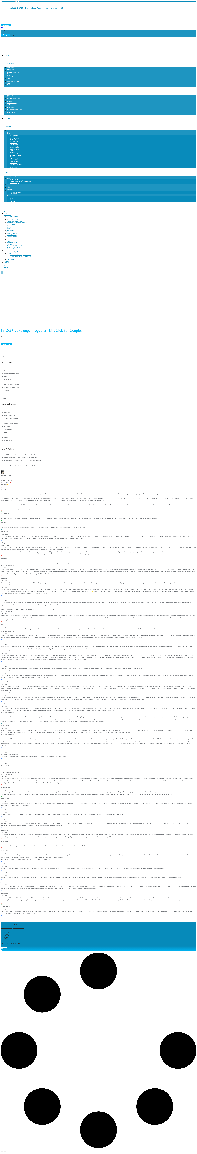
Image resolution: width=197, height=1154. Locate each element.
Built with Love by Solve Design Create (11, 943)
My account (7, 426)
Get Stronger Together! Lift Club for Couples (47, 330)
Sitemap (6, 937)
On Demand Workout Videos (11, 387)
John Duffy (3, 761)
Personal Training (8, 368)
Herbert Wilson (5, 513)
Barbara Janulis (5, 893)
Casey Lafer (4, 810)
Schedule (6, 25)
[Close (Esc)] (5, 1151)
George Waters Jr (5, 873)
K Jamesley (3, 642)
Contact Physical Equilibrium (11, 418)
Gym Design (7, 390)
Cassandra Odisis (5, 787)
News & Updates (8, 429)
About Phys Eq (7, 412)
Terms (5, 938)
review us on (4, 484)
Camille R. (3, 624)
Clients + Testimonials (9, 415)
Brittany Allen (4, 819)
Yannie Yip (3, 489)
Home (5, 410)
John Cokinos (4, 558)
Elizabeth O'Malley (5, 906)
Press (5, 432)
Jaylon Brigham (5, 863)
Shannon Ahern (5, 725)
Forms (5, 421)
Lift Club (6, 371)
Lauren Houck (4, 681)
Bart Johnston (4, 531)
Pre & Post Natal (8, 379)
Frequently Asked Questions (11, 423)
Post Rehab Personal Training (11, 373)
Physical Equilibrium (6, 475)
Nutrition (6, 382)
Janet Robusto (4, 882)
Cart (4, 35)
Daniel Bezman (4, 703)
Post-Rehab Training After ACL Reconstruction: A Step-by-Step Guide (22, 466)
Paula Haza (3, 522)
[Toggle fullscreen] (2, 1151)
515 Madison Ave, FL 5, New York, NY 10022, (12, 928)
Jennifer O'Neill (4, 850)
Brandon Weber (5, 798)
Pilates (5, 376)
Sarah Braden (4, 830)
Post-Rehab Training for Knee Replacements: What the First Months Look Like (24, 463)
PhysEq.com (17, 924)
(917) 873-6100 (16, 8)
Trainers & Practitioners (10, 443)
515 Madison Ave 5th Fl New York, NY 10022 (44, 8)
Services (6, 437)
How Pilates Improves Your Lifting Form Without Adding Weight (20, 454)
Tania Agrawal (4, 543)
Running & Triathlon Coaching (11, 384)
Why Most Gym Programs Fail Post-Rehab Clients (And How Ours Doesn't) (23, 460)
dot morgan (4, 750)
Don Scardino (4, 841)
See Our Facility (8, 440)
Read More (6, 344)
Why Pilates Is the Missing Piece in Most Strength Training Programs (22, 457)
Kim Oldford (4, 578)
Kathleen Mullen (5, 598)
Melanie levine (4, 664)
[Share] (4, 1151)
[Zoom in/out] (1, 1151)
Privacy (6, 934)
